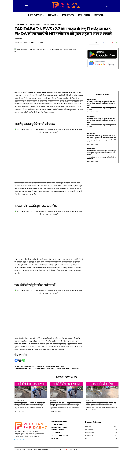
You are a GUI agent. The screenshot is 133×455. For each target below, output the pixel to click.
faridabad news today (56, 368)
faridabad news (39, 368)
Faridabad (23, 24)
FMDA (68, 368)
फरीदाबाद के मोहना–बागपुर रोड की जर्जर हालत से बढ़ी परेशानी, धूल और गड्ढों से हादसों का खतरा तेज (101, 136)
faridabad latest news (55, 366)
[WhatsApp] (116, 42)
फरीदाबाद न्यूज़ (75, 368)
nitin (41, 42)
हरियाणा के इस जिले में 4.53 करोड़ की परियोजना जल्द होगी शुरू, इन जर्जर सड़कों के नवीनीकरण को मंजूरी (101, 103)
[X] (108, 42)
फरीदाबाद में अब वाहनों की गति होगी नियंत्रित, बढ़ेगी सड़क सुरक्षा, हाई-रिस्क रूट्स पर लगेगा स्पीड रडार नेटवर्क (101, 153)
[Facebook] (103, 42)
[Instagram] (18, 440)
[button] (106, 6)
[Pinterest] (112, 42)
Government (92, 99)
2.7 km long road (28, 366)
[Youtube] (24, 440)
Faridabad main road (23, 368)
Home (17, 24)
